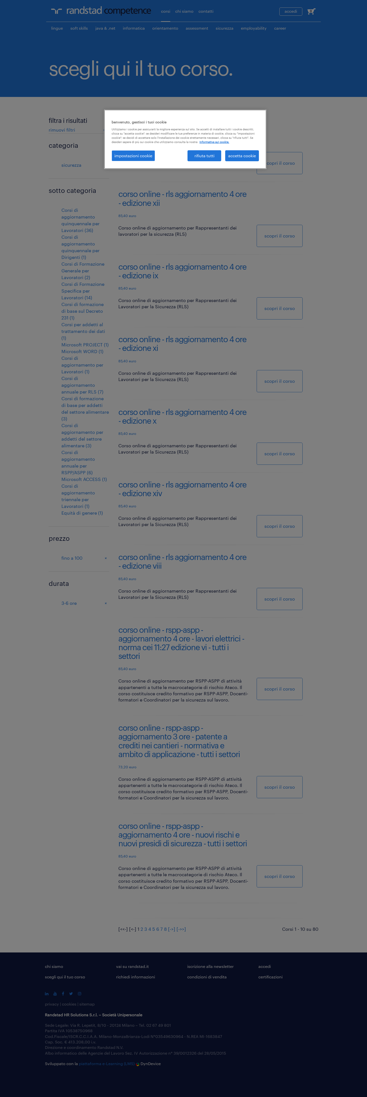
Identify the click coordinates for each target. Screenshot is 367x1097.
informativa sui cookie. (214, 142)
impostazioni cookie (133, 155)
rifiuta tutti (204, 155)
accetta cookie (242, 155)
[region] (185, 139)
